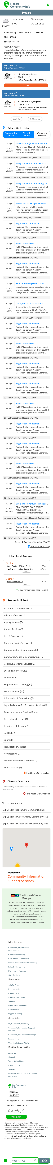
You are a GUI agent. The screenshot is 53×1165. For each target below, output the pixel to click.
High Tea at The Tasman (27, 223)
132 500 (12, 37)
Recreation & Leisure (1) (16, 719)
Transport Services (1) (15, 746)
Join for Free (13, 985)
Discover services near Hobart (33, 589)
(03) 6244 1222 (24, 77)
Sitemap (11, 1069)
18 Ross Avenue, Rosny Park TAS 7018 (32, 80)
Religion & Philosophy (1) (16, 726)
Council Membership (16, 954)
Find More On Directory (38, 772)
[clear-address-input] (35, 1160)
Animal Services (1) (13, 629)
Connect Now (13, 993)
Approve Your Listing (16, 997)
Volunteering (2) (12, 753)
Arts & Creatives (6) (13, 636)
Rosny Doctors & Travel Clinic (18, 566)
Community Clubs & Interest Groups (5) (23, 656)
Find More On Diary (40, 546)
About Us (12, 1053)
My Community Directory (18, 1024)
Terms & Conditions (16, 1061)
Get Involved (35, 119)
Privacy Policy (14, 1065)
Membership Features (17, 971)
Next (29, 542)
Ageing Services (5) (13, 622)
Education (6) (10, 677)
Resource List (13, 1009)
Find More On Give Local (37, 793)
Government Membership (18, 959)
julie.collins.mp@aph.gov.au (27, 74)
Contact (26, 85)
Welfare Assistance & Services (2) (20, 760)
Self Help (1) (10, 732)
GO (44, 1160)
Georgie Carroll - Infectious (29, 303)
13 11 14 (15, 41)
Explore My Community (17, 1005)
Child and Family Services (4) (18, 643)
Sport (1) (8, 739)
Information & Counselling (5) (19, 698)
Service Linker (14, 1039)
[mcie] (26, 1094)
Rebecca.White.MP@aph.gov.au (29, 102)
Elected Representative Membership (22, 963)
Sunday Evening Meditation (30, 283)
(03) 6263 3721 (24, 105)
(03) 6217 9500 (38, 32)
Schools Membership (16, 967)
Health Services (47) (14, 691)
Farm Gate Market (25, 243)
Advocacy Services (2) (14, 615)
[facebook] (22, 1111)
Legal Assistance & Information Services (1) (25, 705)
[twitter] (16, 1111)
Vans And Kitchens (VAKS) (18, 1043)
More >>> (26, 572)
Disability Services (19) (15, 670)
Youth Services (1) (13, 767)
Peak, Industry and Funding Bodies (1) (22, 712)
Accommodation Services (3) (18, 608)
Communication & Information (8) (21, 649)
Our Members (14, 975)
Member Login (14, 989)
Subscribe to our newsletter (16, 1117)
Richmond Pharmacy (15, 582)
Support (11, 1001)
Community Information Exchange (22, 1035)
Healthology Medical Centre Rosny (20, 569)
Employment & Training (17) (18, 684)
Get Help (16, 119)
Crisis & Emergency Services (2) (19, 663)
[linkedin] (10, 1111)
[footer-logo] (26, 1086)
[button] (11, 849)
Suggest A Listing (15, 1014)
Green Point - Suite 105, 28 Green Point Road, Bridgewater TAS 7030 (32, 108)
